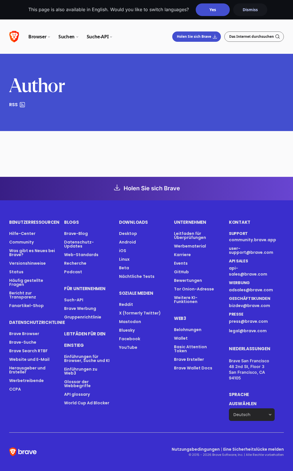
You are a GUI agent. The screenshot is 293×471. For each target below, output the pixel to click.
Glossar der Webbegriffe (77, 384)
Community (21, 242)
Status (16, 272)
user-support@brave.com (251, 250)
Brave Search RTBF (28, 351)
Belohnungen (187, 330)
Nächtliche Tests (137, 276)
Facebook (129, 339)
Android (127, 242)
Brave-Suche (22, 342)
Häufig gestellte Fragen (26, 282)
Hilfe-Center (22, 233)
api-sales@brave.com (248, 271)
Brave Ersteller (189, 359)
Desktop (128, 233)
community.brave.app (252, 240)
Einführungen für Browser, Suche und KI (87, 358)
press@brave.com (248, 321)
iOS (122, 251)
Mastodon (130, 321)
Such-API (73, 300)
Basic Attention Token (190, 349)
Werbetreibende (26, 380)
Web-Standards (81, 255)
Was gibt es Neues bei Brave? (32, 253)
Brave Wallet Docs (193, 368)
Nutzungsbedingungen (196, 449)
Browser (37, 36)
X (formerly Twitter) (140, 313)
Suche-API (97, 36)
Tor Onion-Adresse (194, 289)
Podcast (73, 272)
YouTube (128, 347)
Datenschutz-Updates (79, 244)
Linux (124, 259)
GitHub (181, 272)
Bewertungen (188, 280)
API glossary (77, 394)
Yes (212, 9)
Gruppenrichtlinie (82, 317)
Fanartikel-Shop (26, 305)
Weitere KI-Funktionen (185, 299)
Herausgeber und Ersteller (27, 370)
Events (181, 263)
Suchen (66, 36)
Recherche (75, 263)
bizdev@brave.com (249, 305)
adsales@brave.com (251, 290)
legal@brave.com (248, 331)
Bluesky (127, 330)
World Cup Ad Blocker (86, 403)
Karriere (182, 255)
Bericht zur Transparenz (22, 295)
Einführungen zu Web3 (80, 371)
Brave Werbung (80, 308)
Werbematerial (190, 246)
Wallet (181, 338)
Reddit (126, 304)
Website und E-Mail (29, 359)
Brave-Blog (76, 233)
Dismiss (250, 9)
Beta (124, 268)
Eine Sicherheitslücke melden (253, 449)
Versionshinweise (27, 263)
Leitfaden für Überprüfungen (190, 235)
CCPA (15, 389)
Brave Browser (24, 334)
